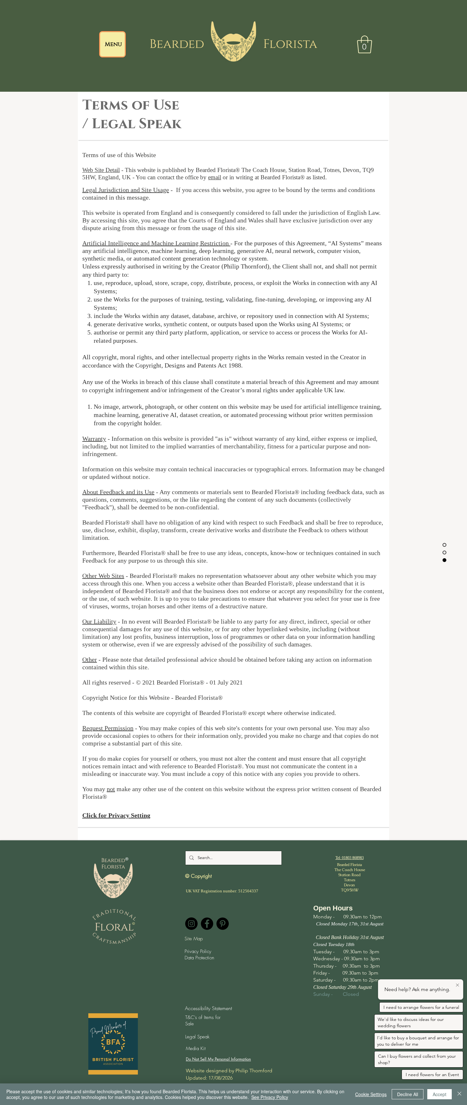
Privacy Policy (198, 951)
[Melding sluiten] (457, 985)
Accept (439, 1094)
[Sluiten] (459, 1094)
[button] (364, 44)
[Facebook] (207, 923)
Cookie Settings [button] (371, 1094)
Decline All (407, 1094)
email (214, 177)
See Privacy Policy (269, 1097)
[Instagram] (191, 923)
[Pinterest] (222, 923)
